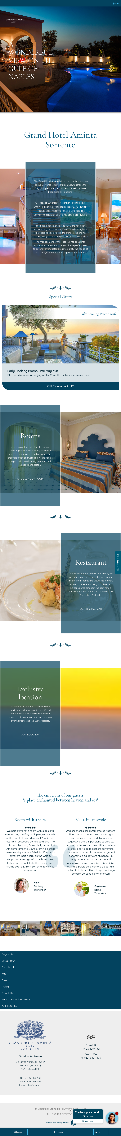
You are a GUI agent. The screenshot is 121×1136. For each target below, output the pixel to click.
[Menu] (3, 3)
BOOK (19, 1132)
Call (99, 1132)
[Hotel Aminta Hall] (10, 928)
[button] (118, 562)
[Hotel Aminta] (50, 928)
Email (60, 1132)
